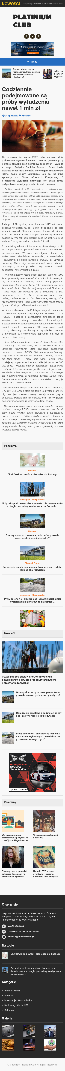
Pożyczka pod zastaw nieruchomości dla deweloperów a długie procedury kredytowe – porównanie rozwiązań (30, 680)
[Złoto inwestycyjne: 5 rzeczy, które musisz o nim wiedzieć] (11, 1045)
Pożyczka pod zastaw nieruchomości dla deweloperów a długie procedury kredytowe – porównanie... (32, 505)
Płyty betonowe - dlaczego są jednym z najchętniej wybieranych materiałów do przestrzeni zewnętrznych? (38, 736)
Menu (34, 61)
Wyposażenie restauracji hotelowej (45, 836)
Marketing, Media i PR (16, 1005)
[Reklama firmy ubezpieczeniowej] (32, 617)
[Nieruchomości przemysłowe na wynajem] (32, 48)
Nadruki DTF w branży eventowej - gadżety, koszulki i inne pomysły (45, 874)
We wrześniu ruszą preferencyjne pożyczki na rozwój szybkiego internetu (15, 837)
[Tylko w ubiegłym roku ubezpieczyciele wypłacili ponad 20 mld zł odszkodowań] (53, 1045)
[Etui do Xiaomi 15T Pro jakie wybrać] (32, 1031)
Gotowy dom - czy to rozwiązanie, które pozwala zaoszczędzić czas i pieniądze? (26, 73)
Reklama (9, 1010)
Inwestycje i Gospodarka (32, 499)
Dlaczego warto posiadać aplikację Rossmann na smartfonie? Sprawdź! (14, 874)
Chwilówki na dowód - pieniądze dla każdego (33, 474)
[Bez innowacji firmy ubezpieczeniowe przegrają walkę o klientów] (11, 1031)
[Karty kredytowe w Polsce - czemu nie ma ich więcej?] (32, 1045)
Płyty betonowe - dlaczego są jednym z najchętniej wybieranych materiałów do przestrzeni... (32, 600)
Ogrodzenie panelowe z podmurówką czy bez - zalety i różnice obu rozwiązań (32, 568)
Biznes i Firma (32, 563)
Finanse (26, 115)
